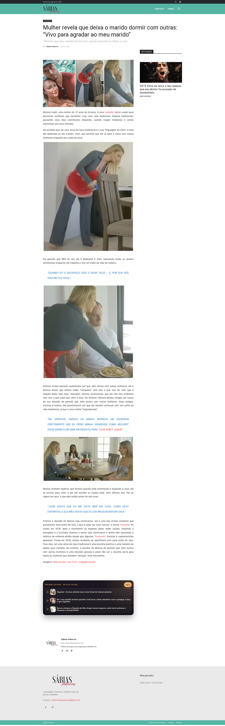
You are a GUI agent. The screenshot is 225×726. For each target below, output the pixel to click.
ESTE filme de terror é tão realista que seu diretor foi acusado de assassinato (160, 89)
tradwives (100, 536)
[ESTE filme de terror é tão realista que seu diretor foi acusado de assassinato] (161, 63)
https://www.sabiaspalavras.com (72, 643)
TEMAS (171, 9)
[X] (73, 52)
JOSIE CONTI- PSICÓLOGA (151, 682)
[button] (179, 9)
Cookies (171, 722)
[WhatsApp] (79, 52)
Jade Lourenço (145, 96)
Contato (159, 9)
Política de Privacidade (156, 722)
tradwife (109, 112)
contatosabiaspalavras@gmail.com (65, 700)
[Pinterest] (72, 651)
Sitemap (179, 722)
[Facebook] (176, 2)
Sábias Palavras (52, 46)
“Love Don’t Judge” (110, 429)
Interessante (47, 21)
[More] (85, 52)
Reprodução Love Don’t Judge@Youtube (74, 562)
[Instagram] (180, 2)
